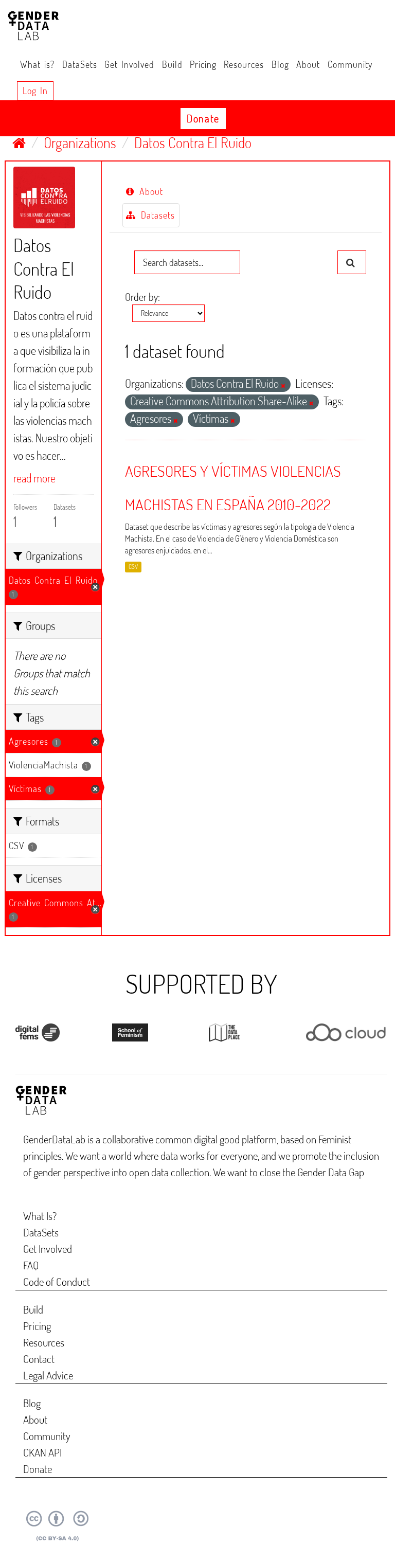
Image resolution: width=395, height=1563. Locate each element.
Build (172, 64)
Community (350, 64)
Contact (39, 1359)
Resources (244, 64)
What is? (37, 64)
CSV (133, 567)
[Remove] (283, 385)
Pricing (203, 64)
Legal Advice (48, 1375)
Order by (141, 296)
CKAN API (42, 1452)
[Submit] (351, 262)
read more (34, 478)
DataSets (79, 64)
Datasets (156, 215)
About (308, 64)
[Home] (19, 142)
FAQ (31, 1265)
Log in (35, 90)
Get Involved (129, 64)
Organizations (80, 142)
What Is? (40, 1216)
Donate (203, 118)
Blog (280, 64)
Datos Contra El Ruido (193, 142)
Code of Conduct (56, 1281)
